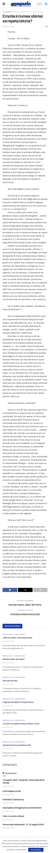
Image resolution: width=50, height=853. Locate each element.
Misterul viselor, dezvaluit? (14, 659)
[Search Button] (46, 4)
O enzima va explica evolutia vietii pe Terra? (21, 724)
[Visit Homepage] (21, 3)
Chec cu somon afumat (13, 816)
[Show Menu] (4, 4)
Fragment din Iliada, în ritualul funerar (18, 702)
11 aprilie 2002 (8, 26)
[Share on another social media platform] (40, 590)
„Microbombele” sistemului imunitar (17, 638)
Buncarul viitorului (10, 681)
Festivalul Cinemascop (13, 799)
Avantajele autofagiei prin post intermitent (22, 808)
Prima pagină (7, 12)
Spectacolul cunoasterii (14, 634)
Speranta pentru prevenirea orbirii (17, 745)
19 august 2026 (9, 786)
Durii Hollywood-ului (12, 791)
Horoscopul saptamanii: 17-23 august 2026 (23, 824)
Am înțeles (36, 850)
